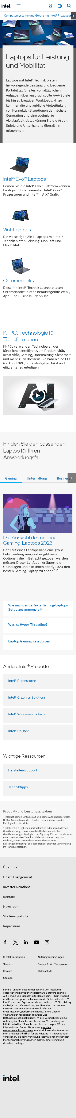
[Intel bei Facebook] (5, 943)
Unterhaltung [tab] (37, 478)
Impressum (11, 926)
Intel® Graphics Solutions (27, 697)
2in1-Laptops (17, 229)
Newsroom (11, 907)
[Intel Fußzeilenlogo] (11, 1078)
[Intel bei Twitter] (15, 943)
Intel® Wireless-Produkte (27, 714)
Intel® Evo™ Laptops (24, 178)
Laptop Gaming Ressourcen (29, 641)
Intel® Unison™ (19, 731)
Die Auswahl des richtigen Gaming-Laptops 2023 (31, 540)
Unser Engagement (17, 877)
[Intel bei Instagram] (46, 943)
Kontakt (9, 897)
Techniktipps (18, 787)
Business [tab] (63, 478)
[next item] (73, 15)
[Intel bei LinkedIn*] (26, 943)
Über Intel (10, 867)
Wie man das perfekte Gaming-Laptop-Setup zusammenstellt (38, 607)
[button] (38, 228)
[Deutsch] (60, 6)
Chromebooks (18, 280)
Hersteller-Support (22, 770)
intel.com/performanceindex (26, 1011)
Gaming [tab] (11, 478)
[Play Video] (38, 395)
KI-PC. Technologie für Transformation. (29, 336)
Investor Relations (16, 887)
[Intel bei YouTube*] (36, 943)
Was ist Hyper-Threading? (28, 625)
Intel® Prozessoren (22, 681)
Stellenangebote (15, 916)
